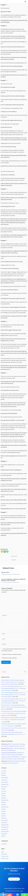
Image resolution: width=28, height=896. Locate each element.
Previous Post (14, 556)
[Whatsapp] (7, 551)
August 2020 (4, 833)
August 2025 (4, 786)
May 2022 (3, 802)
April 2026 (3, 775)
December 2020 (4, 824)
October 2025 (4, 782)
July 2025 (3, 788)
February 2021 (4, 820)
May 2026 (3, 773)
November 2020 (4, 827)
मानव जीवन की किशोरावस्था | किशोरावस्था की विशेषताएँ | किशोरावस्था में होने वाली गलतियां (13, 580)
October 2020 (4, 829)
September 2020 (5, 831)
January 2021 (4, 822)
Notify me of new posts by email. (9, 658)
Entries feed (4, 854)
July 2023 (3, 793)
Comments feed (4, 856)
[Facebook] (4, 551)
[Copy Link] (2, 551)
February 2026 (4, 777)
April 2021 (3, 815)
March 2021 (4, 818)
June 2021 (3, 811)
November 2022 (4, 800)
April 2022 (3, 804)
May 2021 (3, 813)
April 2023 (3, 797)
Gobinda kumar (4, 752)
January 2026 (4, 780)
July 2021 (3, 809)
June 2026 (3, 770)
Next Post (14, 559)
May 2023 (3, 795)
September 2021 (5, 806)
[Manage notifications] (3, 893)
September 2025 (5, 784)
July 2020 (3, 836)
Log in (2, 851)
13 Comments (4, 574)
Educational (9, 574)
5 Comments (3, 582)
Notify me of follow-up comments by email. (11, 654)
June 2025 (3, 791)
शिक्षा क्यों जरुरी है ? (5, 572)
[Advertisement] (14, 604)
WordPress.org (4, 858)
